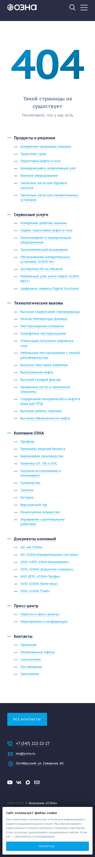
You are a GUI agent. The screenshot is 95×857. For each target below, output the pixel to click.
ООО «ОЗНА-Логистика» (39, 584)
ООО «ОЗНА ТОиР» (35, 591)
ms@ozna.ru (25, 753)
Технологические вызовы (38, 303)
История (26, 497)
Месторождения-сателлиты (42, 326)
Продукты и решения (34, 137)
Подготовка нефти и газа (40, 161)
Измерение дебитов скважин (43, 223)
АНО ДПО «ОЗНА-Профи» (40, 576)
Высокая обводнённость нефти (45, 418)
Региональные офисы (37, 652)
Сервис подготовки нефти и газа (46, 230)
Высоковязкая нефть (36, 372)
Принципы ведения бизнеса (42, 449)
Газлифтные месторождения (43, 333)
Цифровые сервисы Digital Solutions (49, 288)
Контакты (23, 636)
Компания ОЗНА (29, 433)
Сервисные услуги (31, 214)
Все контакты (27, 719)
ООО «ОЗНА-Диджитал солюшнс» (47, 569)
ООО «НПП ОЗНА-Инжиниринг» (44, 562)
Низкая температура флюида (43, 319)
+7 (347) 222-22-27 (33, 743)
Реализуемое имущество (40, 512)
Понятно (47, 846)
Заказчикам (29, 674)
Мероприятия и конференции (43, 621)
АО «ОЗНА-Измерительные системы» (49, 555)
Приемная (28, 645)
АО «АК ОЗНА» (31, 547)
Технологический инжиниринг (44, 250)
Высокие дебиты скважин (41, 411)
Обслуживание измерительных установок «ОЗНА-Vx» (45, 259)
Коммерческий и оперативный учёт (48, 168)
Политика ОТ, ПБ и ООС (38, 463)
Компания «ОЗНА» (43, 803)
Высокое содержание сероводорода (50, 312)
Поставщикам (31, 667)
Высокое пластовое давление (44, 365)
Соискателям (30, 659)
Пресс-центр (26, 605)
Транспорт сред (33, 154)
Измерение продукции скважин (45, 146)
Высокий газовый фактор (40, 380)
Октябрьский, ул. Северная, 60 (40, 763)
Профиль (27, 441)
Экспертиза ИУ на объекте (41, 269)
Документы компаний (35, 538)
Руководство (30, 483)
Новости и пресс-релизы (39, 614)
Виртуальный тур (33, 505)
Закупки (26, 490)
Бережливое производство (41, 456)
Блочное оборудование (39, 176)
